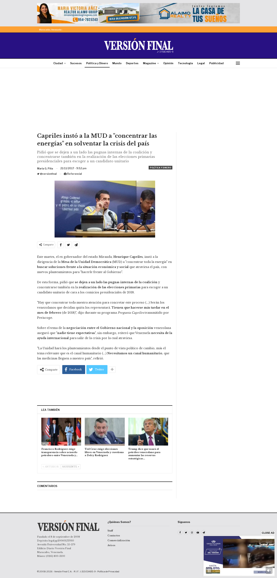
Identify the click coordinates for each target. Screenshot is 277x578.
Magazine (149, 63)
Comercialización (118, 540)
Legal (201, 63)
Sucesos (76, 63)
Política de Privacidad (108, 571)
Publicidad (216, 63)
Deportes (132, 63)
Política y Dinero (97, 63)
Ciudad (58, 63)
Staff (110, 530)
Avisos (111, 545)
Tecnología (185, 63)
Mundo (116, 63)
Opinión (168, 63)
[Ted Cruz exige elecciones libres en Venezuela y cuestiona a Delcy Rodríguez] (105, 432)
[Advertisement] (138, 101)
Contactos (113, 535)
